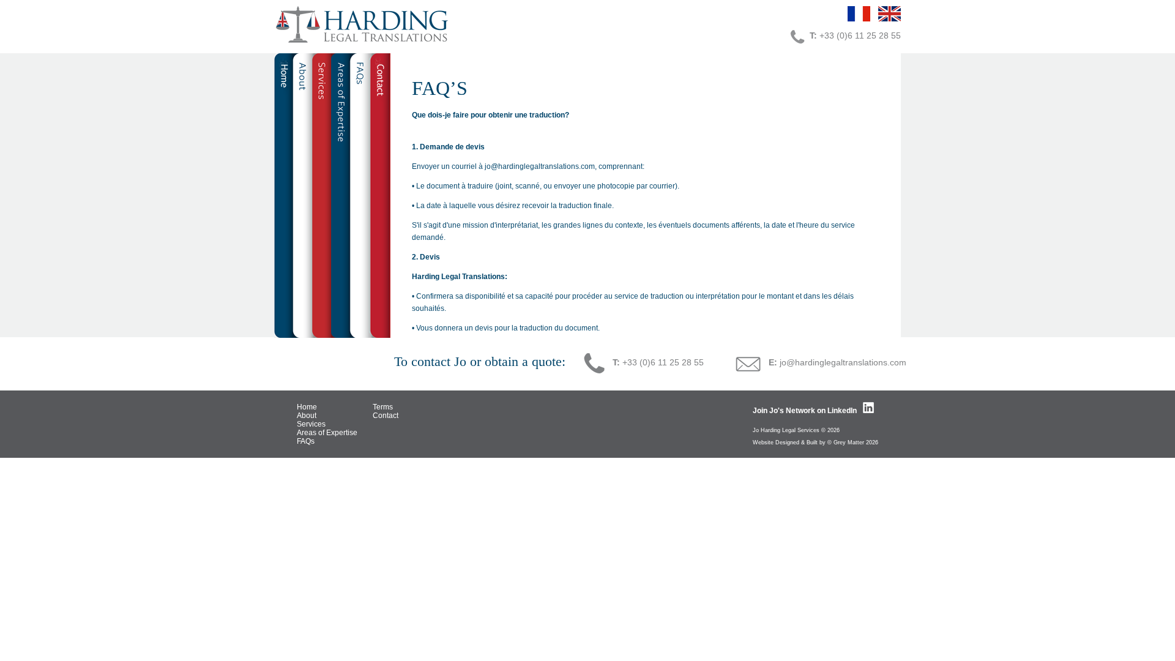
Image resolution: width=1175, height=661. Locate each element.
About (306, 415)
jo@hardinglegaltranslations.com (843, 362)
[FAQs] (360, 192)
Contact (385, 415)
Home (307, 407)
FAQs (306, 441)
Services (311, 424)
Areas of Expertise (327, 432)
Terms (383, 407)
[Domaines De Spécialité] (340, 192)
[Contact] (380, 192)
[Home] (283, 192)
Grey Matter (849, 442)
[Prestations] (321, 192)
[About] (302, 192)
